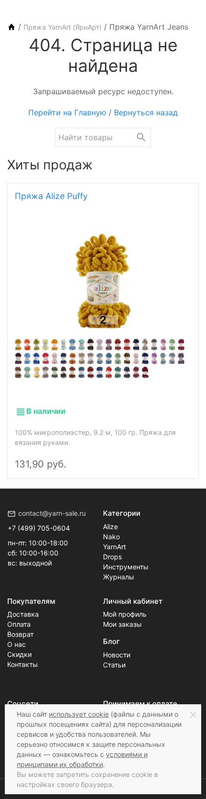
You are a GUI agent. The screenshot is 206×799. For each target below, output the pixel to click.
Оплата (19, 624)
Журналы (118, 577)
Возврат (20, 634)
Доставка (23, 614)
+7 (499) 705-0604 (39, 528)
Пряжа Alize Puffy (51, 196)
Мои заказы (122, 624)
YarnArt (114, 547)
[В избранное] (180, 456)
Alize (110, 526)
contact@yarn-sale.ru (52, 513)
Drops (112, 557)
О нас (16, 644)
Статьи (114, 665)
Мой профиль (125, 614)
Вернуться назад (146, 112)
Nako (111, 537)
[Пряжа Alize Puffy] (103, 281)
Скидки (19, 654)
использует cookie (79, 714)
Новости (116, 655)
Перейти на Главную (67, 112)
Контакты (22, 664)
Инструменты (126, 567)
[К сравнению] (164, 456)
